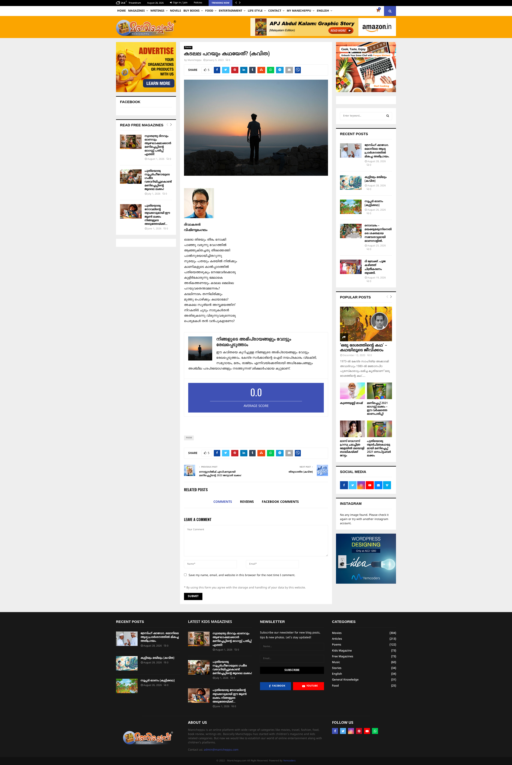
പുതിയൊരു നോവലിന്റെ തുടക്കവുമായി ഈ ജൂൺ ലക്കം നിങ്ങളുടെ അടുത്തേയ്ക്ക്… (157, 215)
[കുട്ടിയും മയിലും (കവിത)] (351, 182)
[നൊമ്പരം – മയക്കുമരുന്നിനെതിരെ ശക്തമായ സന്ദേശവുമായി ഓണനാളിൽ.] (351, 231)
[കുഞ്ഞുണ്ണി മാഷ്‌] (352, 390)
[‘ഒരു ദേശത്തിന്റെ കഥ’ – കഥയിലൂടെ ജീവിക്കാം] (366, 324)
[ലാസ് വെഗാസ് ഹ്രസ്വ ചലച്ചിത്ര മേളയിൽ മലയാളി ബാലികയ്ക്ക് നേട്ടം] (352, 429)
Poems (188, 47)
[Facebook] (335, 731)
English (323, 11)
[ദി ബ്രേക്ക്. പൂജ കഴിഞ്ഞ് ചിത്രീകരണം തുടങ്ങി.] (351, 267)
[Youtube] (367, 731)
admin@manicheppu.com (221, 750)
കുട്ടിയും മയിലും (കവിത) (157, 658)
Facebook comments (280, 502)
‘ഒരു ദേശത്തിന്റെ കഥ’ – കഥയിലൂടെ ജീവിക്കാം (363, 348)
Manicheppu (194, 60)
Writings (157, 11)
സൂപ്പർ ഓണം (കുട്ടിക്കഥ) (158, 680)
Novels (175, 11)
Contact (274, 11)
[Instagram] (351, 731)
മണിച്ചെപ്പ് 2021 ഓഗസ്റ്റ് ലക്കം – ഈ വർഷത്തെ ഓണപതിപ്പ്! (377, 409)
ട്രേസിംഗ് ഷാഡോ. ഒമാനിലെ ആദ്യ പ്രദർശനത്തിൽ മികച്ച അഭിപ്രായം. (160, 637)
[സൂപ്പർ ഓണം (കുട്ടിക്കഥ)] (351, 207)
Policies (198, 2)
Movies (337, 633)
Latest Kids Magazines (210, 622)
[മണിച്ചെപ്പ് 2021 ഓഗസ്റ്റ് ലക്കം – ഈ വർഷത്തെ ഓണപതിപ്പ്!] (379, 390)
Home (121, 11)
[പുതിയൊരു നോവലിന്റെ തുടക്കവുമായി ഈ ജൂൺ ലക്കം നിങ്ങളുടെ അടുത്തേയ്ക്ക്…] (131, 211)
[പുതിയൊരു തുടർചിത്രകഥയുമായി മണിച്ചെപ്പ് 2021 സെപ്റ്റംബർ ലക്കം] (379, 429)
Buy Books (191, 11)
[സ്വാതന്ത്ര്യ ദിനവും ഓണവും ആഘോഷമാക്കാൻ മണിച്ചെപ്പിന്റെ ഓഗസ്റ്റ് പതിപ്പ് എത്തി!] (131, 142)
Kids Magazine (342, 651)
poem (189, 438)
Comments (222, 502)
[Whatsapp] (375, 731)
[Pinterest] (359, 731)
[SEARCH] (387, 116)
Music (336, 662)
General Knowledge (345, 680)
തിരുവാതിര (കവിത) (301, 472)
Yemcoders (289, 760)
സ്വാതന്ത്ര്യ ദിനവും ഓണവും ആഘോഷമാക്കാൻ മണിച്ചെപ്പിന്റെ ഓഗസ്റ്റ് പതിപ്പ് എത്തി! (158, 145)
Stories (336, 668)
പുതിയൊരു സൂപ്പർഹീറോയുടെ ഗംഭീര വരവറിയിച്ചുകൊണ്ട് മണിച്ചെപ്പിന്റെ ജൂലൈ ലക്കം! (158, 180)
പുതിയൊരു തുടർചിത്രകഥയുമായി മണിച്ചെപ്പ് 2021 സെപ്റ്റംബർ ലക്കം (379, 448)
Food (209, 11)
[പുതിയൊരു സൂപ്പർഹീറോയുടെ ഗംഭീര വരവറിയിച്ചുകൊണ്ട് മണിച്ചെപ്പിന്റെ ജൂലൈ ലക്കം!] (131, 176)
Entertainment (230, 11)
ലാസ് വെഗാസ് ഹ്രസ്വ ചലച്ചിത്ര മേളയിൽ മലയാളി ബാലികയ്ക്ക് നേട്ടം (352, 448)
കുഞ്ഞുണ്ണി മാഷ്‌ (351, 403)
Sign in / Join (179, 2)
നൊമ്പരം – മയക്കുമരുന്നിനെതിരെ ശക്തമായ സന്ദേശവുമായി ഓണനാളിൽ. (378, 233)
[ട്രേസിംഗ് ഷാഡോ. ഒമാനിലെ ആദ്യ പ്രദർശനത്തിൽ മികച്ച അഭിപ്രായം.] (351, 150)
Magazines (136, 11)
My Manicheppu (299, 11)
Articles (337, 639)
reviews (247, 502)
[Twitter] (343, 731)
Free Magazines (342, 656)
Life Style (255, 11)
